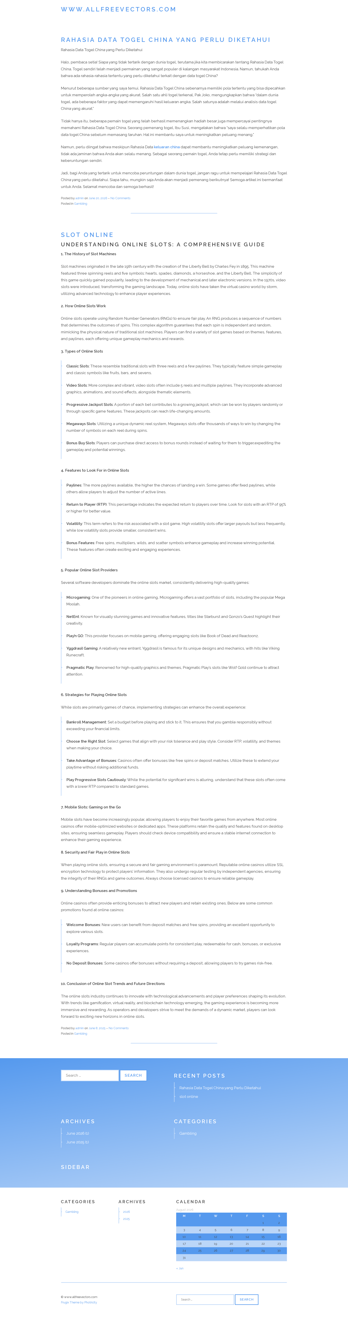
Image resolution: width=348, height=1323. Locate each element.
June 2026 (75, 1133)
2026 (126, 1212)
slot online (87, 234)
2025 (126, 1219)
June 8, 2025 (97, 1028)
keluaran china (167, 147)
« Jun (179, 1268)
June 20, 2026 (98, 198)
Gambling (80, 203)
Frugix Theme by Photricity (79, 1302)
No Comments (120, 198)
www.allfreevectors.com (119, 9)
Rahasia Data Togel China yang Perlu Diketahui (166, 39)
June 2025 (75, 1142)
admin (79, 198)
